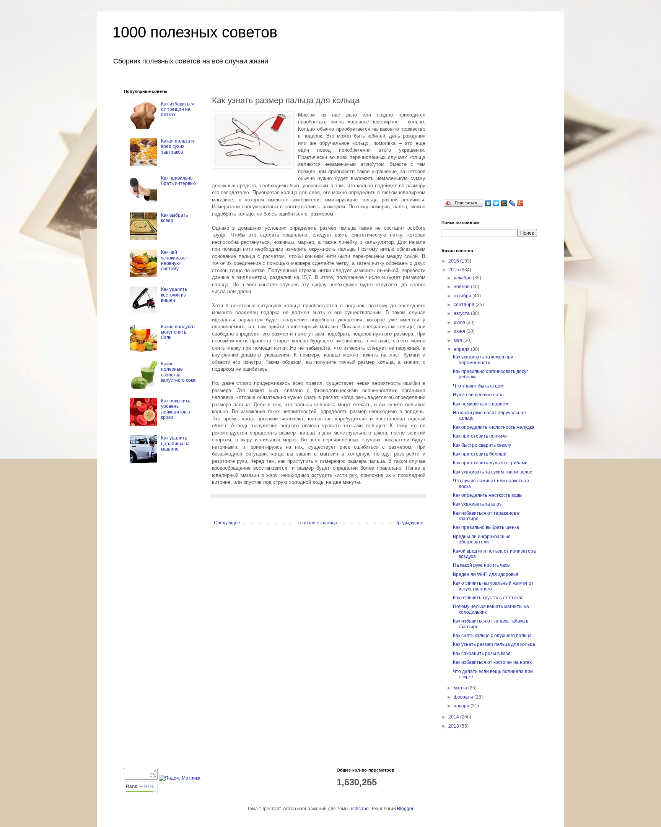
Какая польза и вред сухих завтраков (177, 146)
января (462, 706)
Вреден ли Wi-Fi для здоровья (485, 574)
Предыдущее (408, 522)
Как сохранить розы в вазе (482, 653)
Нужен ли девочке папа (478, 394)
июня (460, 331)
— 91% (140, 786)
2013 (454, 726)
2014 (454, 717)
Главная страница (317, 522)
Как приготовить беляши (479, 454)
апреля (462, 349)
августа (462, 313)
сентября (464, 304)
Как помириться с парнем (480, 404)
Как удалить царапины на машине (175, 443)
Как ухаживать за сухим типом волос (492, 472)
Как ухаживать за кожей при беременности (483, 359)
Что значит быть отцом (478, 386)
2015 (454, 269)
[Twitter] (496, 203)
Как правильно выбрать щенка (486, 527)
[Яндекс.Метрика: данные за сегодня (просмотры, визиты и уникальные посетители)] (179, 778)
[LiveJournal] (512, 203)
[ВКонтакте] (488, 203)
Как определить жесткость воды (488, 495)
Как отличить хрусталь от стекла (488, 597)
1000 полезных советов (194, 32)
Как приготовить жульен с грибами (490, 462)
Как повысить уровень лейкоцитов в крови (175, 409)
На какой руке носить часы (482, 565)
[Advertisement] (498, 137)
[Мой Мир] (504, 203)
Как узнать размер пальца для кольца (494, 644)
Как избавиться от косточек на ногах (492, 662)
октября (463, 295)
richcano (360, 808)
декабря (463, 278)
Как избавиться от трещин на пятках (177, 109)
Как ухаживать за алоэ (477, 504)
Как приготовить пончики (480, 436)
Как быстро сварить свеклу (482, 445)
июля (460, 322)
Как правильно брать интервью (178, 180)
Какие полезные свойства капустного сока (178, 372)
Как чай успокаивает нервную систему (174, 260)
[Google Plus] (520, 203)
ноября (462, 286)
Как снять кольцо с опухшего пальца (492, 635)
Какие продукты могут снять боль (178, 332)
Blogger (405, 808)
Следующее (227, 522)
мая (458, 340)
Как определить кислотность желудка (493, 427)
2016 (454, 261)
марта (461, 688)
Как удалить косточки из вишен (174, 295)
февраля (464, 697)
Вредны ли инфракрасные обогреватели (482, 539)
